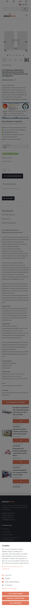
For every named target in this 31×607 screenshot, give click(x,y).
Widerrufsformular (7, 534)
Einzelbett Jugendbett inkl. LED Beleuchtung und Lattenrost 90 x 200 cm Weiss (21, 411)
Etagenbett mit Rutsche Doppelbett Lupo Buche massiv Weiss (20, 452)
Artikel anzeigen (21, 440)
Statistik (7, 578)
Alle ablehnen (15, 603)
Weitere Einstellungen (9, 588)
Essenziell (8, 575)
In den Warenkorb (13, 176)
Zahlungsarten (6, 532)
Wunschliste (10, 184)
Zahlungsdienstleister (12, 582)
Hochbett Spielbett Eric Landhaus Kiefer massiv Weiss (20, 472)
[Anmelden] (8, 1)
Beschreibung (7, 210)
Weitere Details (8, 214)
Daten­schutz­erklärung (12, 566)
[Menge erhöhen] (8, 171)
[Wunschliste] (26, 1)
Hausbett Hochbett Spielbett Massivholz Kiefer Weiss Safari (20, 431)
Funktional (8, 585)
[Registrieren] (14, 1)
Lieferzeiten (5, 529)
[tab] (7, 210)
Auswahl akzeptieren (15, 598)
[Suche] (25, 9)
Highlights (6, 219)
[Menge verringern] (11, 171)
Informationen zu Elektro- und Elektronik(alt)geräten (11, 538)
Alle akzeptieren (15, 593)
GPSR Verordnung (9, 223)
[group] (7, 411)
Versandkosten (16, 188)
